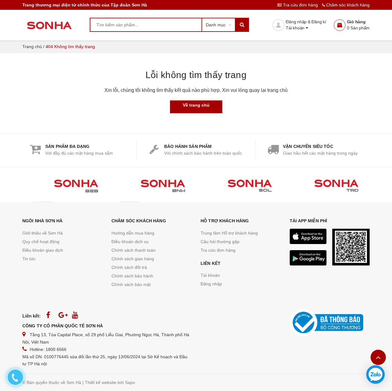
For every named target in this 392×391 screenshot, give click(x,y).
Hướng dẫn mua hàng (132, 233)
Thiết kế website (100, 382)
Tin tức (29, 258)
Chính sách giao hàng (132, 258)
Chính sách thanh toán (133, 250)
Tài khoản (296, 27)
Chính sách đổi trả (129, 267)
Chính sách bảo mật (131, 284)
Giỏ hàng (356, 21)
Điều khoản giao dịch (42, 250)
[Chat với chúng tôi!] (375, 374)
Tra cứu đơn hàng (300, 4)
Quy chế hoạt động (40, 241)
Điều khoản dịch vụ (130, 241)
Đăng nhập (211, 283)
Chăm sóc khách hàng (347, 4)
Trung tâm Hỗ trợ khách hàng (229, 233)
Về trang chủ (196, 105)
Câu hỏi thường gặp (220, 241)
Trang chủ (32, 46)
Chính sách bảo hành (132, 275)
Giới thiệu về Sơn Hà (42, 233)
